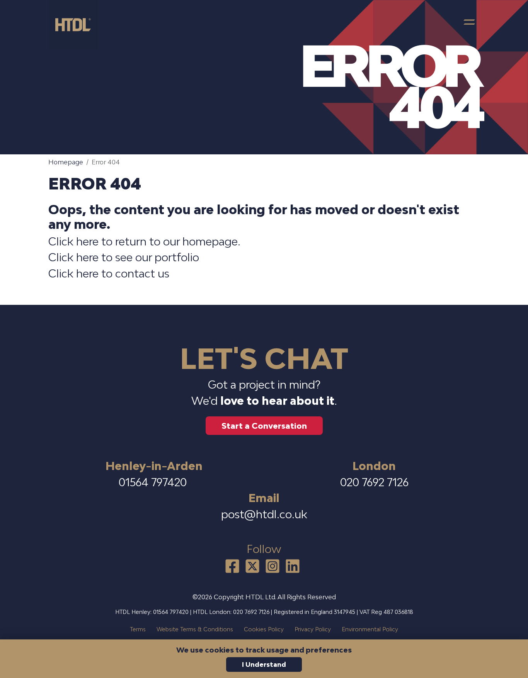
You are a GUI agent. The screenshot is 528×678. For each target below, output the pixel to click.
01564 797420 (154, 482)
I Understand (264, 664)
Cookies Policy (264, 629)
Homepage (65, 162)
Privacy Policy (313, 629)
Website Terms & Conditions (195, 629)
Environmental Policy (370, 629)
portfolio (177, 257)
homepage (210, 241)
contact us (142, 273)
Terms (138, 629)
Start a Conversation (264, 425)
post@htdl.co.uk (264, 514)
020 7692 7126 (374, 482)
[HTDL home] (76, 24)
